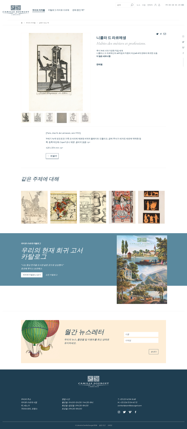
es (176, 5)
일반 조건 (102, 425)
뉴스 (138, 5)
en (170, 5)
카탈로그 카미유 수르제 (58, 10)
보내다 (153, 351)
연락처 (150, 5)
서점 (144, 5)
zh (179, 5)
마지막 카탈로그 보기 (32, 275)
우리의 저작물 (38, 10)
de (173, 5)
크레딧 (109, 425)
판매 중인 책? (78, 10)
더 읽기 (53, 156)
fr (167, 5)
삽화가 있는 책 (44, 23)
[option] (34, 207)
